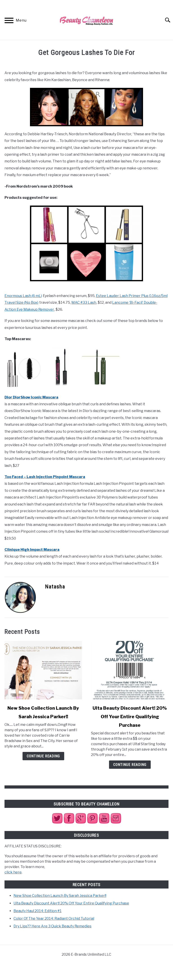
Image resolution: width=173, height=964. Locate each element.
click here (13, 872)
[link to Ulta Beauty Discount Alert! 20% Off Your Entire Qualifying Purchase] (129, 670)
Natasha (55, 586)
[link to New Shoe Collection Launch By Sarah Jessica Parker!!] (43, 670)
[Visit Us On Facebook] (69, 823)
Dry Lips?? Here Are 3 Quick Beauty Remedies (52, 926)
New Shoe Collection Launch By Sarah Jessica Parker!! (60, 895)
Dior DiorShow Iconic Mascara (31, 397)
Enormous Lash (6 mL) (23, 296)
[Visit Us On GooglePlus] (80, 823)
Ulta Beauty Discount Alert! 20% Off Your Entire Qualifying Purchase (130, 716)
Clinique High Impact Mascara (32, 549)
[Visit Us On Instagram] (116, 823)
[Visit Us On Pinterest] (92, 823)
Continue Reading (43, 756)
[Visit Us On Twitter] (57, 823)
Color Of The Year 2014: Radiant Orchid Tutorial (54, 918)
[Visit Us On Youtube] (104, 823)
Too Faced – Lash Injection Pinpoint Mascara (45, 477)
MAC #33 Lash (83, 302)
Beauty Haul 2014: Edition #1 (37, 911)
